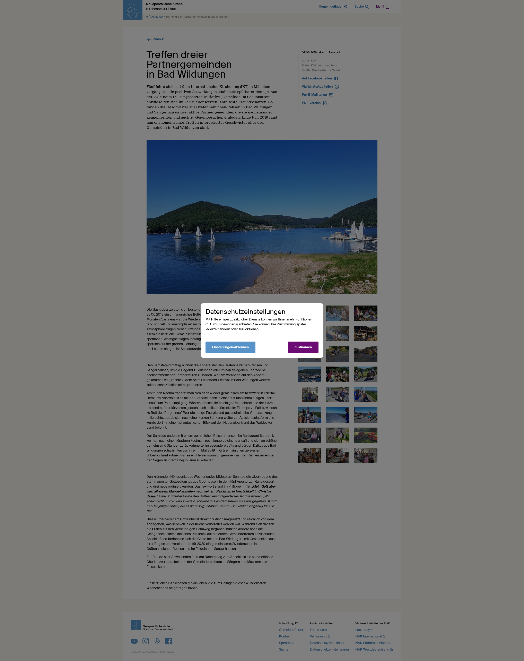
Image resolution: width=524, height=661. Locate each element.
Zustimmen (303, 347)
